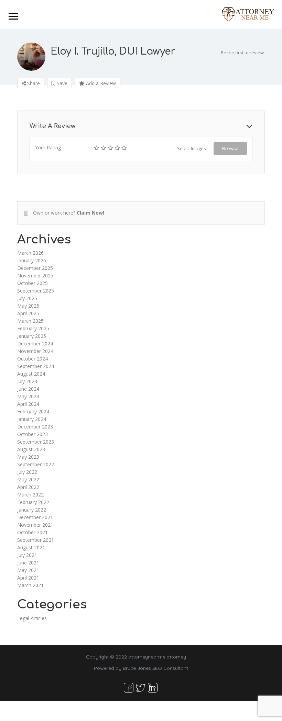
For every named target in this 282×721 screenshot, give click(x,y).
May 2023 (28, 457)
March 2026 (30, 253)
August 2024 (31, 373)
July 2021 (27, 555)
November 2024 (35, 351)
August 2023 (31, 449)
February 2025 (33, 328)
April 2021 (28, 577)
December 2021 (35, 517)
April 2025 (28, 313)
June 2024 (28, 389)
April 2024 (28, 404)
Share (33, 83)
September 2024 (35, 366)
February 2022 (33, 502)
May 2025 (28, 305)
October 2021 (32, 532)
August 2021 (31, 547)
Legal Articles (32, 618)
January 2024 (31, 419)
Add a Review (100, 83)
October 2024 (32, 358)
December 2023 (35, 426)
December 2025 (35, 268)
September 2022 (35, 464)
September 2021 (35, 540)
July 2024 (27, 381)
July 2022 (27, 472)
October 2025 (32, 283)
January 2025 (31, 336)
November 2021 (35, 525)
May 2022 (28, 479)
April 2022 (28, 487)
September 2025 (35, 290)
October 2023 (32, 434)
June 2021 (28, 562)
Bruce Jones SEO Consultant (155, 668)
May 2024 (28, 396)
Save (61, 83)
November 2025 (35, 275)
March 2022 (30, 494)
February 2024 (33, 411)
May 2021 (28, 570)
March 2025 (30, 321)
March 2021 (30, 585)
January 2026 (31, 260)
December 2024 (35, 343)
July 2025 (27, 298)
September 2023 (35, 441)
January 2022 (31, 509)
